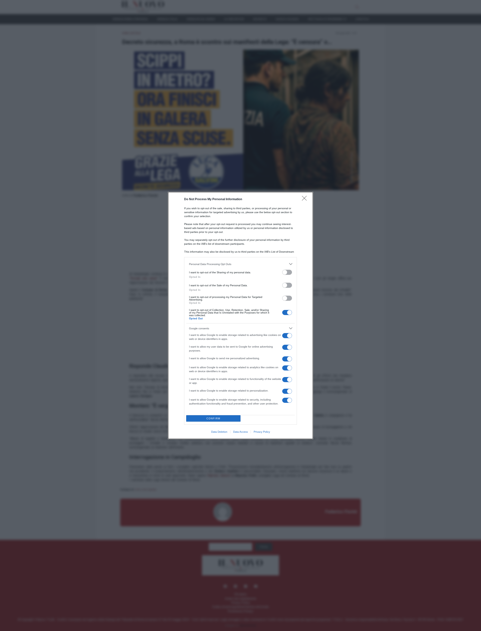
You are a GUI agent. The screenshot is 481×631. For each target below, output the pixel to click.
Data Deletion (219, 431)
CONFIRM (213, 418)
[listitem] (240, 264)
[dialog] (240, 315)
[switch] (287, 272)
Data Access (240, 431)
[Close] (305, 199)
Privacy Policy (262, 431)
